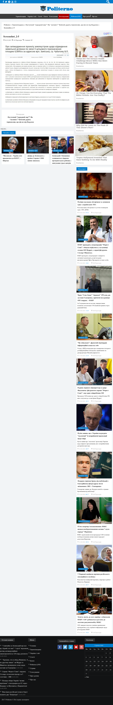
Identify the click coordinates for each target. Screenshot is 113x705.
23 (110, 665)
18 (90, 665)
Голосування (53, 16)
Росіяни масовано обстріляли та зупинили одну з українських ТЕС (94, 203)
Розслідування (64, 16)
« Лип (87, 677)
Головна (33, 646)
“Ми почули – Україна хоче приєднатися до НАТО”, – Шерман (12, 158)
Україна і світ (31, 16)
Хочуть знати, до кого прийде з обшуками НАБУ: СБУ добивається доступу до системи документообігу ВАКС (94, 619)
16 (110, 661)
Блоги (46, 16)
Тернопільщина (21, 16)
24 (86, 670)
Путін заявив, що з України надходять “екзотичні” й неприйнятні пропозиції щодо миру (92, 436)
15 (106, 661)
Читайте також (8, 133)
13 (98, 661)
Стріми (32, 668)
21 (102, 665)
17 (86, 665)
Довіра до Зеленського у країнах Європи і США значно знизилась (35, 158)
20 (98, 665)
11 (90, 661)
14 (102, 661)
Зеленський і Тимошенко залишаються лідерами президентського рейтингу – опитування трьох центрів (62, 159)
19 (94, 665)
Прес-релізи (87, 16)
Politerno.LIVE (76, 16)
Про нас (94, 16)
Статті (40, 16)
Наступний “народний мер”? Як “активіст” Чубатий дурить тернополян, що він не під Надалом (20, 119)
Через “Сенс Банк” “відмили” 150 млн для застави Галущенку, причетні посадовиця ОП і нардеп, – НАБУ (94, 298)
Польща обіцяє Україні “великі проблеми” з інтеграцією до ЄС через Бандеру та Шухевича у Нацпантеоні (13, 683)
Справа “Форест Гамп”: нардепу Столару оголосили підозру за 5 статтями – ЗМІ (13, 674)
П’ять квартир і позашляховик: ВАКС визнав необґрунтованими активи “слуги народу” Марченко (93, 529)
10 (86, 661)
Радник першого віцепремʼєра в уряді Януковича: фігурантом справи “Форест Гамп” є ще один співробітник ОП (93, 390)
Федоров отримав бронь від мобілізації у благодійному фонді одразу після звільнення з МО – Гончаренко (93, 483)
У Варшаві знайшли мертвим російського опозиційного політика (94, 575)
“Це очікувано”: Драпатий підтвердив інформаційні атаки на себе (92, 344)
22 (106, 665)
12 (94, 661)
